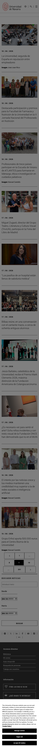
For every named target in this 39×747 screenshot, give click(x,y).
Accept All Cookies (19, 743)
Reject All (19, 737)
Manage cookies (19, 731)
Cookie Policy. (7, 726)
